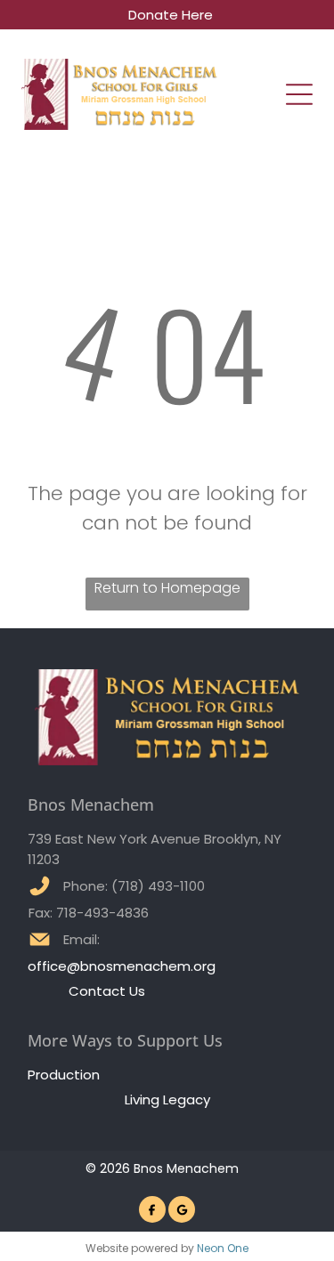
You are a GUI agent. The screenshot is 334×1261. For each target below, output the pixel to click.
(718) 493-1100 (158, 886)
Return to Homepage (167, 588)
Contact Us (107, 991)
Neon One (222, 1248)
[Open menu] (299, 94)
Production (64, 1074)
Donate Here (170, 14)
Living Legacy (167, 1099)
